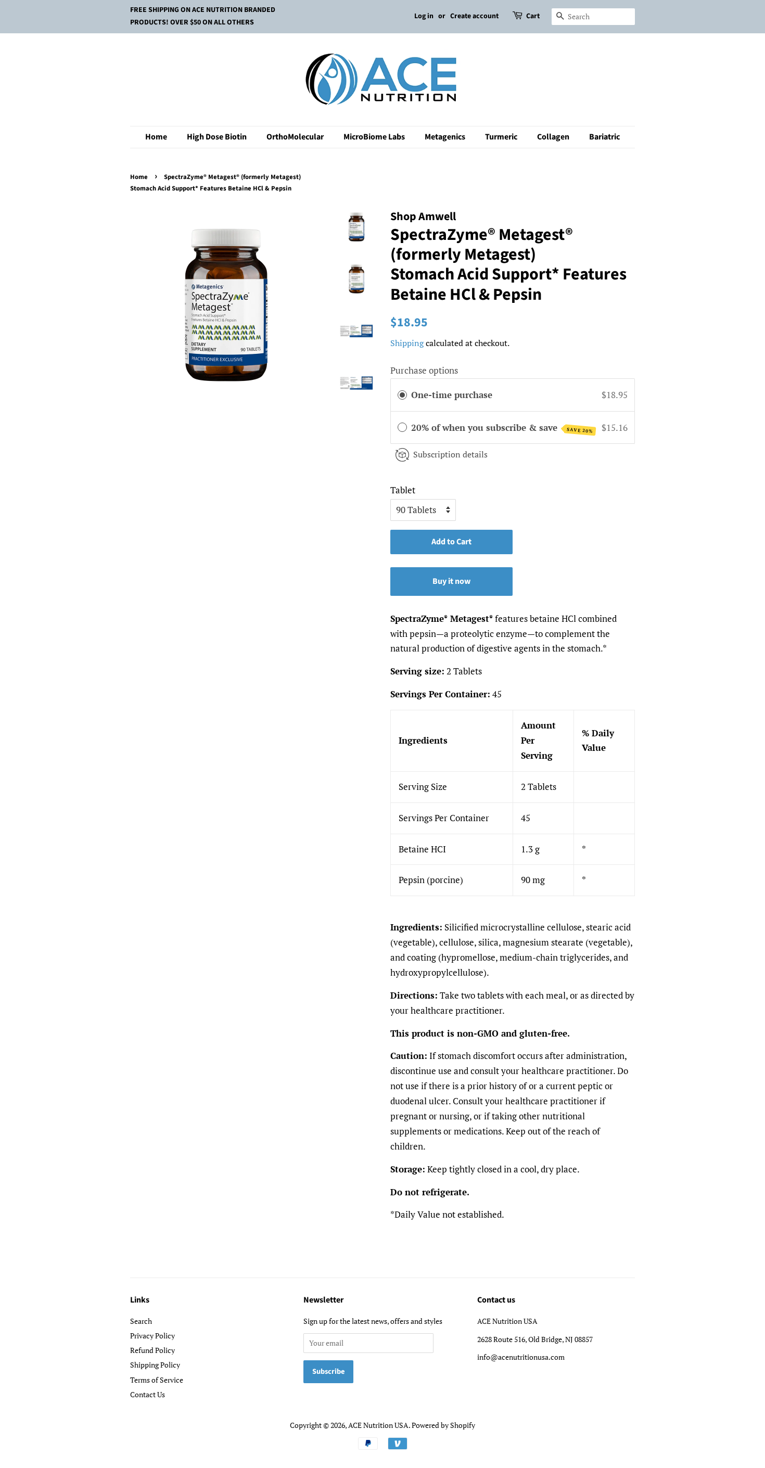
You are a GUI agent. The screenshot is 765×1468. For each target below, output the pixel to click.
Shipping (407, 343)
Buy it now (451, 581)
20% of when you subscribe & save (502, 428)
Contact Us (147, 1394)
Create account (474, 16)
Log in (424, 16)
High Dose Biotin (217, 137)
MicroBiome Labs (374, 137)
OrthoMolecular (295, 137)
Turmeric (501, 137)
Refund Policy (152, 1350)
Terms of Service (156, 1380)
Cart (533, 16)
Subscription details (450, 454)
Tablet (402, 490)
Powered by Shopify (443, 1425)
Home (156, 137)
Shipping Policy (155, 1365)
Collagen (553, 137)
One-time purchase (451, 395)
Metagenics (445, 137)
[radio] (402, 395)
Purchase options (424, 370)
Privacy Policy (152, 1336)
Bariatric (604, 137)
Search (141, 1321)
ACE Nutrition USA (378, 1425)
